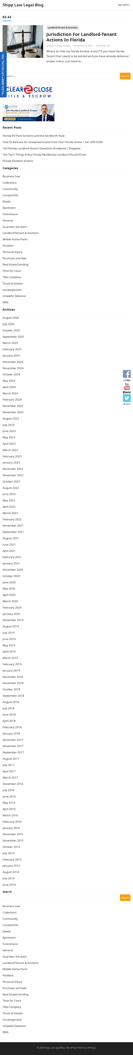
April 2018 (9, 721)
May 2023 (9, 437)
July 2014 (8, 878)
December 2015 (13, 834)
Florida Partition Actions (18, 161)
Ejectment (9, 208)
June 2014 (9, 884)
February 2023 (12, 456)
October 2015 (11, 847)
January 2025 (11, 355)
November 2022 (13, 475)
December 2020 (13, 569)
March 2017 (10, 777)
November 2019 (13, 620)
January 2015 (11, 865)
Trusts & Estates (13, 283)
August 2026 (11, 318)
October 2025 (11, 330)
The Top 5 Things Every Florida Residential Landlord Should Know (44, 154)
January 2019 (11, 670)
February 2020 (12, 607)
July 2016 (8, 790)
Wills (5, 302)
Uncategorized (12, 290)
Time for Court (12, 271)
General (8, 220)
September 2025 (13, 337)
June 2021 (9, 544)
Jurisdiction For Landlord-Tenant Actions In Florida (81, 37)
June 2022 (9, 494)
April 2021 (9, 551)
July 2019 (8, 632)
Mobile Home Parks (15, 239)
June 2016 (9, 796)
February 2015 (12, 859)
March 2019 (10, 658)
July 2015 (8, 853)
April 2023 (9, 444)
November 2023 (13, 412)
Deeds (7, 201)
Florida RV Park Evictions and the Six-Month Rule (34, 136)
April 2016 (9, 809)
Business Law (11, 176)
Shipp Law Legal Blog (23, 4)
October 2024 (11, 374)
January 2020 (11, 614)
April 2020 (9, 595)
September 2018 (13, 695)
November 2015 (13, 840)
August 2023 (11, 418)
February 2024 (12, 399)
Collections (10, 182)
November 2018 (13, 683)
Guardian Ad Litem (15, 227)
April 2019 (9, 651)
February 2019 (12, 664)
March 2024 (10, 393)
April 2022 (9, 507)
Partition (8, 245)
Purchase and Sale (14, 258)
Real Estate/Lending (15, 264)
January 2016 (11, 828)
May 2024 (9, 381)
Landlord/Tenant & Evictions (63, 27)
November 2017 (13, 746)
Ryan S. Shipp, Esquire (59, 45)
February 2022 (12, 519)
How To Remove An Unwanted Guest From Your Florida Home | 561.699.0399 (53, 142)
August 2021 (11, 538)
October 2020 (11, 576)
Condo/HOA (10, 195)
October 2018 (11, 689)
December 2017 (13, 740)
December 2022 (13, 469)
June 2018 (9, 714)
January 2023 (11, 462)
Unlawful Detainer (14, 296)
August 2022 (11, 488)
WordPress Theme (75, 1047)
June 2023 (9, 431)
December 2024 (13, 362)
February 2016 (12, 821)
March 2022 (10, 513)
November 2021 (13, 525)
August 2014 (11, 872)
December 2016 (13, 784)
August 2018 (11, 702)
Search (7, 892)
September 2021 (13, 532)
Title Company (12, 277)
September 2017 (13, 752)
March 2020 (10, 601)
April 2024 (9, 387)
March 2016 (10, 815)
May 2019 (9, 645)
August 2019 (11, 626)
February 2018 (12, 727)
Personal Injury (12, 252)
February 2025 (12, 349)
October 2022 (11, 481)
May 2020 (9, 588)
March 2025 (10, 343)
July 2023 (8, 425)
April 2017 (9, 771)
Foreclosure (10, 214)
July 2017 (8, 765)
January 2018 (11, 733)
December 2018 (13, 677)
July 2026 (8, 324)
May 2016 (9, 802)
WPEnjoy (91, 1047)
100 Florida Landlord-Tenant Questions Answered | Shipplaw (41, 148)
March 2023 (10, 450)
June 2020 (9, 582)
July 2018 (8, 708)
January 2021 (11, 563)
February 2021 (12, 557)
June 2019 (9, 639)
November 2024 (13, 368)
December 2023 (13, 406)
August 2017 (11, 758)
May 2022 (9, 500)
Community (10, 189)
